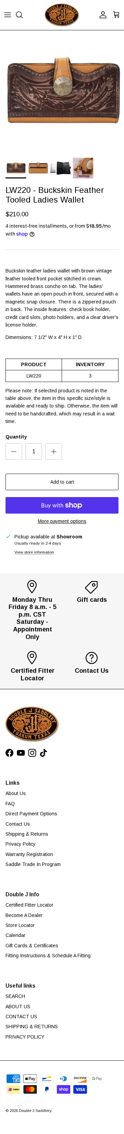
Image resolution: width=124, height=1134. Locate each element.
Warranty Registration (29, 854)
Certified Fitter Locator (29, 905)
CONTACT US (21, 1016)
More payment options (62, 521)
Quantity (16, 437)
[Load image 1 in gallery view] (62, 92)
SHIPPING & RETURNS (32, 1026)
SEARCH (15, 996)
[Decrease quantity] (14, 451)
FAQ (10, 803)
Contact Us (18, 824)
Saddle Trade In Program (33, 864)
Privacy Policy (20, 844)
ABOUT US (18, 1006)
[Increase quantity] (53, 451)
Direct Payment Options (31, 813)
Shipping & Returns (27, 834)
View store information (34, 552)
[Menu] (7, 14)
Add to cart (62, 482)
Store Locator (20, 925)
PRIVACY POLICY (25, 1037)
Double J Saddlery (35, 1111)
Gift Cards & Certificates (32, 945)
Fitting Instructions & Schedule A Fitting (48, 955)
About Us (16, 793)
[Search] (22, 14)
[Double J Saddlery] (62, 15)
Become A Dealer (24, 915)
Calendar (15, 935)
